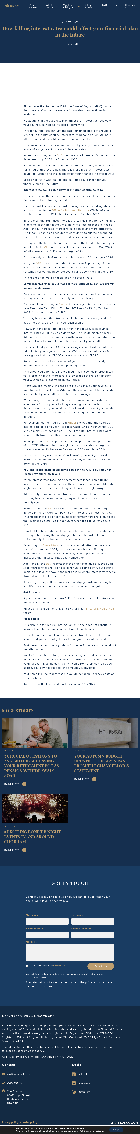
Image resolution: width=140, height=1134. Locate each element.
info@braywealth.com (100, 608)
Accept (116, 1129)
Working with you (68, 6)
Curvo (48, 441)
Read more (11, 784)
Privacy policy (10, 1122)
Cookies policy (28, 1122)
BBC (50, 508)
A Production (124, 1122)
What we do (49, 6)
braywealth (72, 44)
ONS (46, 247)
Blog (116, 5)
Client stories (89, 6)
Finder (63, 304)
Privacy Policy (59, 965)
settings (100, 1131)
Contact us (130, 6)
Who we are (33, 6)
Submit (99, 966)
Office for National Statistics (70, 210)
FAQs (105, 5)
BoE (59, 155)
